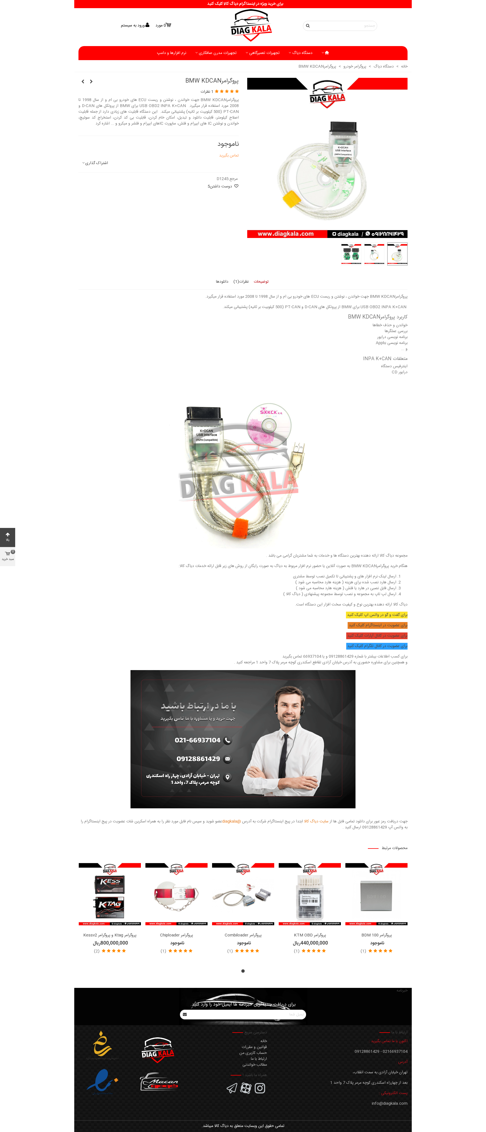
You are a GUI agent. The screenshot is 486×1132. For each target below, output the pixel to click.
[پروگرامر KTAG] (91, 82)
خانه (263, 1041)
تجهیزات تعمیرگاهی (264, 53)
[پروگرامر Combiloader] (243, 894)
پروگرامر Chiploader (176, 935)
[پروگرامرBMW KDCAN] (327, 235)
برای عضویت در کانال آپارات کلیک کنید (377, 635)
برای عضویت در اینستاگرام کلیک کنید (378, 625)
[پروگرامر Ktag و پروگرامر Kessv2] (110, 894)
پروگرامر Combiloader (243, 935)
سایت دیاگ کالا (316, 821)
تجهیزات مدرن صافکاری (218, 53)
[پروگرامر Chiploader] (176, 894)
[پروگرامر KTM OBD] (310, 894)
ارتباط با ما (259, 1059)
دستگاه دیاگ (302, 53)
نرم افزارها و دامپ (171, 53)
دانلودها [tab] (222, 281)
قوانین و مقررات (254, 1047)
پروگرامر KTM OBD (310, 935)
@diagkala (231, 821)
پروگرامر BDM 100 (376, 935)
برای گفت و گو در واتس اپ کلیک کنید (377, 615)
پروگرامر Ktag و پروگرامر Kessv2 (109, 935)
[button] (243, 971)
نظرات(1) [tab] (241, 281)
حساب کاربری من (253, 1053)
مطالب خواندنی (254, 1064)
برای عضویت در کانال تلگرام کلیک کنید (377, 646)
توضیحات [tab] (261, 281)
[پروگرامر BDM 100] (376, 894)
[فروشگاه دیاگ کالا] (243, 25)
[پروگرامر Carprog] (82, 82)
